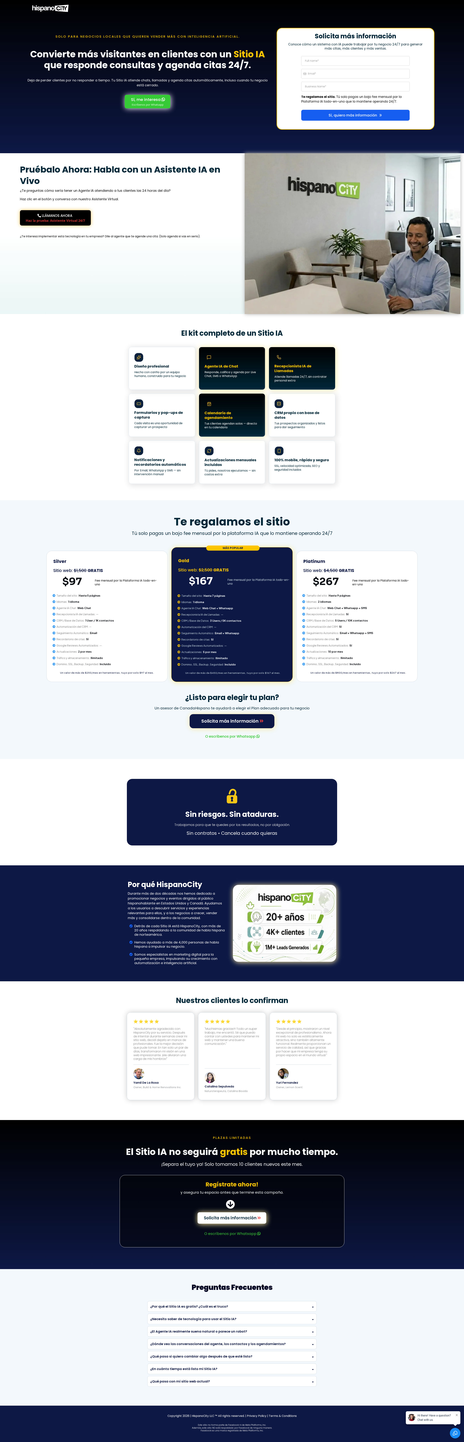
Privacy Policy (256, 1416)
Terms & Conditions (283, 1416)
